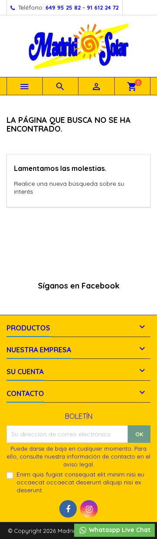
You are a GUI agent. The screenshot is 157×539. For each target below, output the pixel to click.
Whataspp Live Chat (118, 530)
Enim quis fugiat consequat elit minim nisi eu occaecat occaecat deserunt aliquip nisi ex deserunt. (80, 482)
